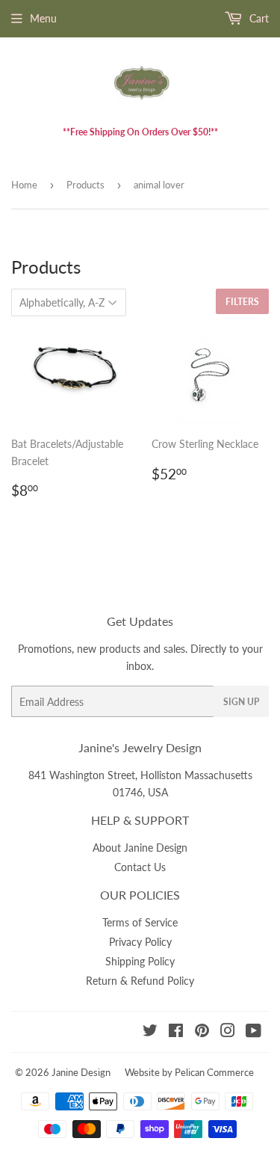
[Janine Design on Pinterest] (202, 1032)
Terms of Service (140, 922)
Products (85, 185)
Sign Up (241, 701)
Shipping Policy (140, 961)
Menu (43, 18)
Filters (242, 301)
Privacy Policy (140, 941)
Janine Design (81, 1072)
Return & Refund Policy (140, 980)
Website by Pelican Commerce (189, 1072)
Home (24, 185)
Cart (257, 18)
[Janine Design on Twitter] (150, 1032)
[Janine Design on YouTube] (253, 1032)
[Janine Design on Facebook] (176, 1032)
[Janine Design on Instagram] (227, 1032)
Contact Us (140, 867)
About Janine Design (140, 847)
